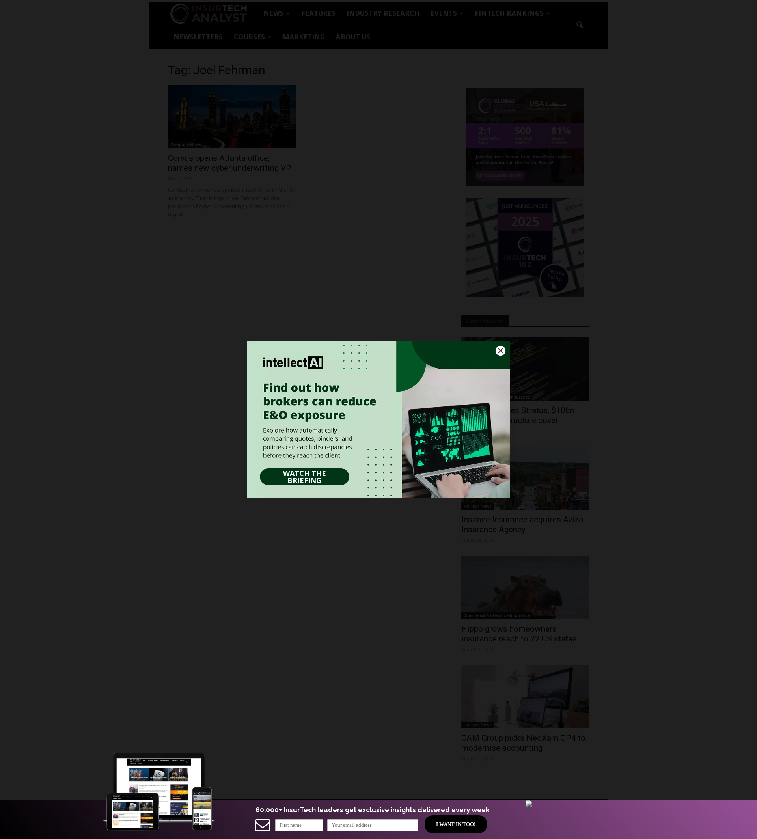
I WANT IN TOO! (455, 824)
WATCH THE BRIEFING (304, 476)
